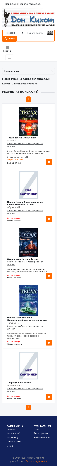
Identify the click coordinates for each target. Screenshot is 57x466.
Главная (11, 429)
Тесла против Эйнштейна (21, 137)
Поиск (11, 38)
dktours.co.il (40, 79)
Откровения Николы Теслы (22, 259)
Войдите (10, 3)
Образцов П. (13, 207)
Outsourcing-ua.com (36, 461)
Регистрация (41, 433)
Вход (36, 429)
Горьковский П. (15, 385)
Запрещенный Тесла (19, 382)
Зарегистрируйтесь (30, 3)
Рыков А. (11, 140)
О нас (10, 445)
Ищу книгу (12, 437)
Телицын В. (13, 323)
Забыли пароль (42, 437)
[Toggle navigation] (9, 57)
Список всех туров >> (25, 83)
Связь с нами (14, 441)
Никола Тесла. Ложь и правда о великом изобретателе (25, 203)
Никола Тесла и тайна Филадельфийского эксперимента (27, 318)
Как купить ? (14, 433)
